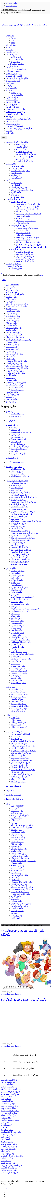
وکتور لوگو (10, 378)
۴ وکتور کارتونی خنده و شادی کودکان (23, 999)
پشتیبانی (9, 50)
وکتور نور (9, 397)
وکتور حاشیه (11, 330)
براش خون (15, 434)
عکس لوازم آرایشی (19, 652)
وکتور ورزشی (11, 399)
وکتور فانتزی (11, 351)
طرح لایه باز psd (12, 107)
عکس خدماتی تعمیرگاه (20, 604)
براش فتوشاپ (12, 425)
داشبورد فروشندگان (14, 71)
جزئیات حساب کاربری (15, 64)
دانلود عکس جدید (13, 81)
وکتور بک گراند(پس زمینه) (16, 306)
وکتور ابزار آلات (12, 292)
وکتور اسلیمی (11, 297)
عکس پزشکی (16, 592)
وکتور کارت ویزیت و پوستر (17, 366)
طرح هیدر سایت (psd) (20, 561)
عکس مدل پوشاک (18, 666)
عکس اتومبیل (16, 585)
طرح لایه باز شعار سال (20, 540)
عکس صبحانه (16, 628)
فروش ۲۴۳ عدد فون (14, 126)
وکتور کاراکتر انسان (14, 363)
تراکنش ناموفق (17, 59)
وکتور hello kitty (12, 285)
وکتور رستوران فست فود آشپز (18, 339)
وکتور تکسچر (11, 325)
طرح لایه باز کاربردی (19, 765)
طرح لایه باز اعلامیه (19, 504)
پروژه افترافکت (17, 414)
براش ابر (14, 427)
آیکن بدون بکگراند (18, 469)
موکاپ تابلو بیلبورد (18, 696)
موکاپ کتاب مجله (18, 711)
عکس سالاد (15, 616)
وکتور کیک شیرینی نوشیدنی (17, 368)
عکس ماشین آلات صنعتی (21, 659)
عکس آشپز (15, 583)
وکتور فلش (10, 359)
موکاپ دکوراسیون (18, 704)
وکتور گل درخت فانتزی (15, 373)
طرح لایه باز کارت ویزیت (21, 550)
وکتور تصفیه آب (12, 320)
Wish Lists (10, 36)
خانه (41, 275)
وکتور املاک (11, 299)
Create (13, 38)
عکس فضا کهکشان (19, 637)
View (13, 42)
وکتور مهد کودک (12, 394)
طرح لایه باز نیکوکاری (20, 557)
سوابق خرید (15, 62)
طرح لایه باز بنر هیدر (19, 743)
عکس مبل (5, 1122)
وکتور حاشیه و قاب (14, 332)
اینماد (8, 47)
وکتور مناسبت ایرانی (14, 385)
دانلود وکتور (10, 83)
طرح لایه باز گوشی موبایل (21, 774)
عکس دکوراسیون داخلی (21, 611)
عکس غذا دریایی (17, 633)
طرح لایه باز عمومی (14, 731)
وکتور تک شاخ (11, 323)
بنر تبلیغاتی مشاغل (18, 483)
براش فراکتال (16, 441)
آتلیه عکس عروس (8, 1082)
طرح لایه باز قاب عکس (20, 762)
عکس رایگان (16, 725)
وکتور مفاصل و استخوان (16, 382)
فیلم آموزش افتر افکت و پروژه (18, 119)
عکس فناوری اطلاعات (20, 640)
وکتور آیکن (10, 287)
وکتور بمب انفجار (13, 311)
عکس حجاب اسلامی (19, 599)
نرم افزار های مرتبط (14, 799)
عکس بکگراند (16, 590)
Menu (4, 138)
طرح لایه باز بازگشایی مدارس (23, 511)
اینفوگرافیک (15, 718)
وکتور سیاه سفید (13, 349)
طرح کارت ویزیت (13, 102)
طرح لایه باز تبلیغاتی (19, 748)
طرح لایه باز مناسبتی (19, 552)
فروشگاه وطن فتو (13, 786)
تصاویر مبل (15, 573)
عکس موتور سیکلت (19, 671)
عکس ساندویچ (17, 618)
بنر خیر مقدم (16, 485)
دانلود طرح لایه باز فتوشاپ (17, 78)
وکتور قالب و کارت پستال (16, 361)
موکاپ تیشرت (17, 701)
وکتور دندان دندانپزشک (15, 337)
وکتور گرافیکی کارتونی (15, 370)
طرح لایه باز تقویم (18, 526)
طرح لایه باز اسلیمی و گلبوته (22, 741)
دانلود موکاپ (11, 687)
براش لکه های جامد (19, 449)
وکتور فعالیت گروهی (14, 354)
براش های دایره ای (18, 453)
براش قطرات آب (18, 444)
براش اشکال (16, 430)
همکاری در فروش (18, 69)
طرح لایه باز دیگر (18, 755)
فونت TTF (10, 790)
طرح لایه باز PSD (13, 104)
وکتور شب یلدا (17, 387)
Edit (12, 40)
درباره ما (9, 85)
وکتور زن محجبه (12, 344)
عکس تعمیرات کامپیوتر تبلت (22, 597)
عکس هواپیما (16, 678)
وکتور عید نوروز (17, 389)
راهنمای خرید (11, 3)
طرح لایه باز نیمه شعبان (20, 559)
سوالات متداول (12, 97)
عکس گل (15, 649)
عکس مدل (15, 663)
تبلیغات (9, 131)
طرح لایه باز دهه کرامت (20, 530)
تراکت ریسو (16, 490)
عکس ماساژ (16, 656)
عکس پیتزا (15, 594)
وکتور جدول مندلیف (14, 328)
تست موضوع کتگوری (15, 462)
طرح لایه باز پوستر (18, 523)
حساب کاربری (12, 66)
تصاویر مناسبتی (17, 575)
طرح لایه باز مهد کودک (20, 554)
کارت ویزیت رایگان (19, 727)
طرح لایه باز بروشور (19, 516)
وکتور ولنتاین (11, 401)
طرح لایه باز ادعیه (18, 500)
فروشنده (9, 116)
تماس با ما (10, 133)
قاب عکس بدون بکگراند (20, 476)
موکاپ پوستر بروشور (19, 694)
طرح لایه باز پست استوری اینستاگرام (26, 521)
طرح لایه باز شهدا (18, 542)
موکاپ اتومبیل (17, 689)
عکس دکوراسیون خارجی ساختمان (25, 609)
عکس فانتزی (16, 635)
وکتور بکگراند (11, 308)
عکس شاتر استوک (18, 625)
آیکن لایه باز (15, 736)
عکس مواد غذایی (18, 474)
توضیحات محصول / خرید (11, 994)
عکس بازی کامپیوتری (20, 587)
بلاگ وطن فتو (11, 6)
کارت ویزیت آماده (18, 781)
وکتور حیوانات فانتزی (14, 335)
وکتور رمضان (11, 342)
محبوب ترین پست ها (19, 564)
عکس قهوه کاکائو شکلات (21, 642)
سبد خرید (9, 90)
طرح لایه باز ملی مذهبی (15, 112)
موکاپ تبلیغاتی (17, 699)
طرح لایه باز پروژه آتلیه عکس (23, 746)
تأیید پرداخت (16, 57)
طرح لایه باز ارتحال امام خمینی (23, 502)
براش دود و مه (17, 437)
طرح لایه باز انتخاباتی (19, 507)
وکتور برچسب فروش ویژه (17, 304)
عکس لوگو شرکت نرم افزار (22, 654)
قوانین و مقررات (13, 121)
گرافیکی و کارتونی (13, 795)
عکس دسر (15, 606)
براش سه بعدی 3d (18, 439)
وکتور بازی (10, 301)
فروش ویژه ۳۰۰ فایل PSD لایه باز (20, 128)
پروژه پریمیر (16, 416)
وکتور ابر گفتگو (12, 289)
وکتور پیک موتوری (13, 318)
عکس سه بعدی (17, 621)
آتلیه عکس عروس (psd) (20, 734)
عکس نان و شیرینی (19, 673)
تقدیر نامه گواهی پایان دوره (22, 492)
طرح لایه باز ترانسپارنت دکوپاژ (23, 750)
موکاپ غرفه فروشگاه (20, 706)
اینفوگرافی (10, 420)
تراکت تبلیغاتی (12, 52)
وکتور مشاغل (11, 380)
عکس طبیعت (16, 630)
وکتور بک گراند (7, 1141)
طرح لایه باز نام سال (14, 114)
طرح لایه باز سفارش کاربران (23, 538)
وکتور (3, 280)
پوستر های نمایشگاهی (10, 1120)
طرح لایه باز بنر (17, 519)
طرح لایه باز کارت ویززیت (11, 1165)
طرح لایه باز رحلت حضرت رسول (24, 533)
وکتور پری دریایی (13, 316)
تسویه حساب (11, 54)
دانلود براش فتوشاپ (14, 76)
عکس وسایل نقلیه (18, 683)
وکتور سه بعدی (12, 347)
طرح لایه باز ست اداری (20, 535)
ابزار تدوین (10, 411)
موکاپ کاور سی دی (19, 708)
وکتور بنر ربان (11, 313)
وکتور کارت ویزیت (8, 1149)
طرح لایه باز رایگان (18, 722)
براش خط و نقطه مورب (21, 432)
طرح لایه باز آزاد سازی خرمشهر (24, 497)
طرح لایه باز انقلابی (18, 509)
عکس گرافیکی (17, 644)
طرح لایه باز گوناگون (19, 777)
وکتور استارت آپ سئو (15, 294)
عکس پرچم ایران (18, 471)
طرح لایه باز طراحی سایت (21, 760)
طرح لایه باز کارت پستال (21, 767)
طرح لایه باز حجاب (18, 528)
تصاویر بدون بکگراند (14, 467)
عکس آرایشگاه (17, 580)
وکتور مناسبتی (12, 392)
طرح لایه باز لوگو (18, 779)
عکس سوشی (16, 623)
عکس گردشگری (18, 647)
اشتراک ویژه (11, 45)
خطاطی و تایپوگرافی (19, 495)
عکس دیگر (15, 613)
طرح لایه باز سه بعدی (19, 758)
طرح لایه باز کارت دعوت (21, 547)
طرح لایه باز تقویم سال (15, 109)
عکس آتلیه (15, 578)
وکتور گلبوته (11, 375)
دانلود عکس (11, 568)
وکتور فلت (10, 356)
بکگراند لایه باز (17, 739)
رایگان (8, 715)
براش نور (14, 451)
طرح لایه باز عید (17, 545)
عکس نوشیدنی (17, 675)
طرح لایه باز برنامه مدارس (22, 514)
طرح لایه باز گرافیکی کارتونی (23, 770)
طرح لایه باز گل (17, 772)
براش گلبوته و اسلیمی (20, 446)
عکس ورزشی (16, 680)
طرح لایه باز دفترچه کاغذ (21, 753)
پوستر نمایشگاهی (18, 571)
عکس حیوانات (17, 602)
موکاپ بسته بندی (18, 692)
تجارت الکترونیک (12, 458)
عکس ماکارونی (17, 661)
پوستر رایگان (16, 720)
